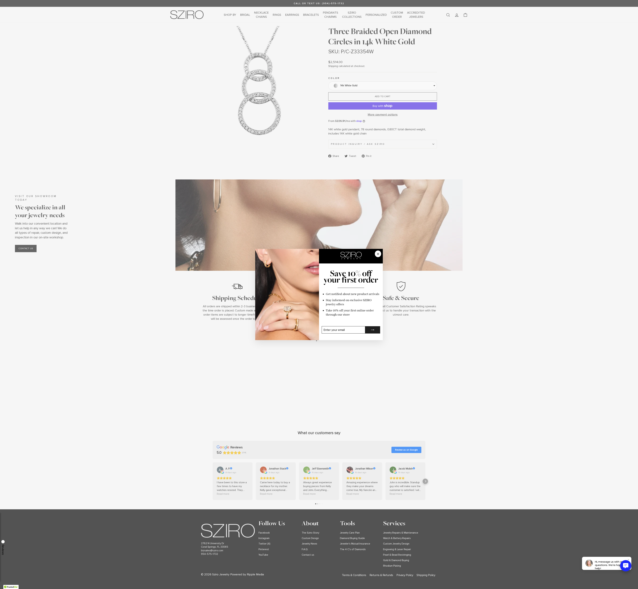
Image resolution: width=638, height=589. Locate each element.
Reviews (3, 550)
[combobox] (382, 86)
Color (334, 78)
